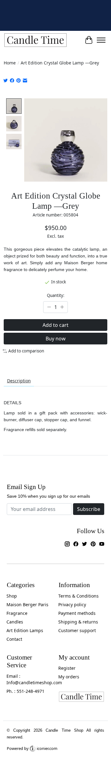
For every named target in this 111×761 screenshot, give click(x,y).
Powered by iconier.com (32, 748)
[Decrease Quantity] (49, 307)
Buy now (56, 338)
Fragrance (16, 613)
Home (10, 63)
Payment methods (77, 613)
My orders (68, 677)
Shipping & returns (78, 622)
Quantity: (55, 295)
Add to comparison (26, 351)
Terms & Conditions (78, 596)
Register (67, 668)
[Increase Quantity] (62, 307)
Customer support (77, 630)
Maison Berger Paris (27, 604)
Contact (14, 639)
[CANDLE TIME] (35, 40)
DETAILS (12, 402)
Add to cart (55, 325)
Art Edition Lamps (24, 630)
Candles (14, 622)
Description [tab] (19, 381)
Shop (11, 596)
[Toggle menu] (101, 40)
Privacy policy (72, 604)
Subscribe (88, 509)
